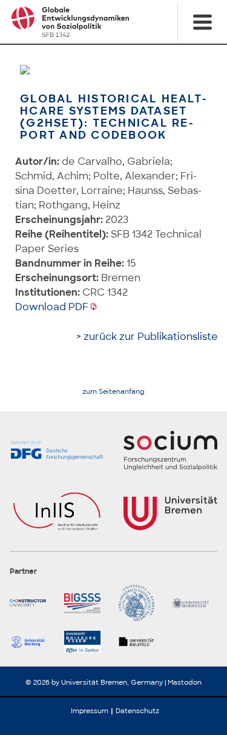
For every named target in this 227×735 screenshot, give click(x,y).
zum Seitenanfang (113, 392)
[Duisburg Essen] (86, 642)
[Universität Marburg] (32, 642)
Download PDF (51, 307)
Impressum (89, 711)
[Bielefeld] (141, 642)
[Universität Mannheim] (195, 603)
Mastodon (185, 682)
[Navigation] (202, 21)
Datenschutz (137, 711)
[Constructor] (32, 603)
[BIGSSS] (86, 603)
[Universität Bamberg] (141, 603)
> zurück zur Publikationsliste (147, 336)
